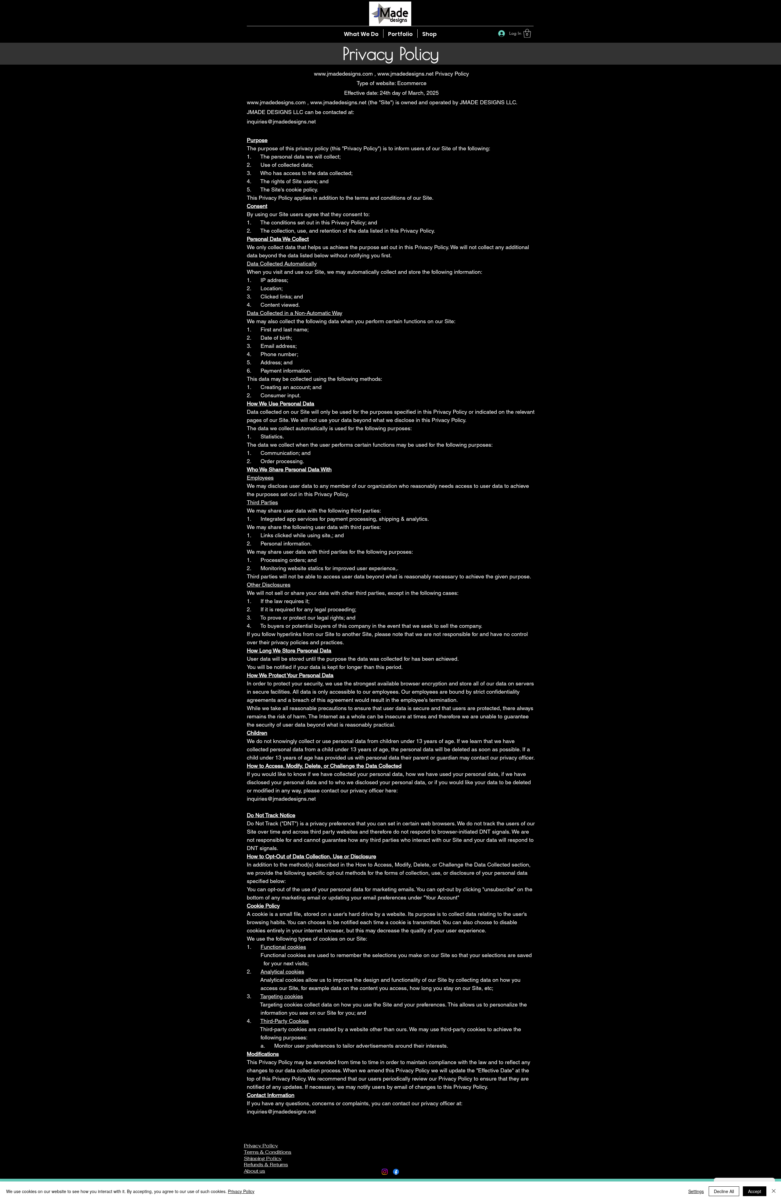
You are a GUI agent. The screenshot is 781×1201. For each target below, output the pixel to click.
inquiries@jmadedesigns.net (281, 121)
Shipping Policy (263, 1158)
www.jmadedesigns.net (405, 73)
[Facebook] (396, 1172)
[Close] (773, 1191)
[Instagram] (385, 1172)
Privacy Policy (241, 1191)
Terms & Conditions (267, 1152)
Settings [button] (696, 1191)
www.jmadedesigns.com (343, 73)
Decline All (724, 1191)
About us (254, 1171)
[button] (527, 33)
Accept (754, 1191)
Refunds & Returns (266, 1164)
